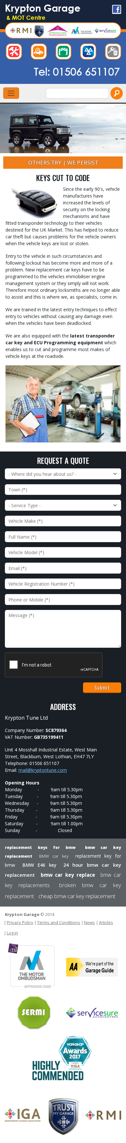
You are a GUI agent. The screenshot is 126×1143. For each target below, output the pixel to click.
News (89, 922)
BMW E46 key (39, 865)
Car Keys (115, 53)
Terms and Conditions (58, 922)
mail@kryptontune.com (42, 770)
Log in (12, 933)
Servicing (65, 53)
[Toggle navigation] (11, 93)
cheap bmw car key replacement (76, 896)
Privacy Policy (20, 922)
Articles (106, 922)
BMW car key (53, 856)
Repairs (15, 53)
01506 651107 (86, 71)
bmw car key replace (68, 875)
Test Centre (90, 53)
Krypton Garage (42, 11)
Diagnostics (40, 53)
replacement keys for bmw (40, 847)
